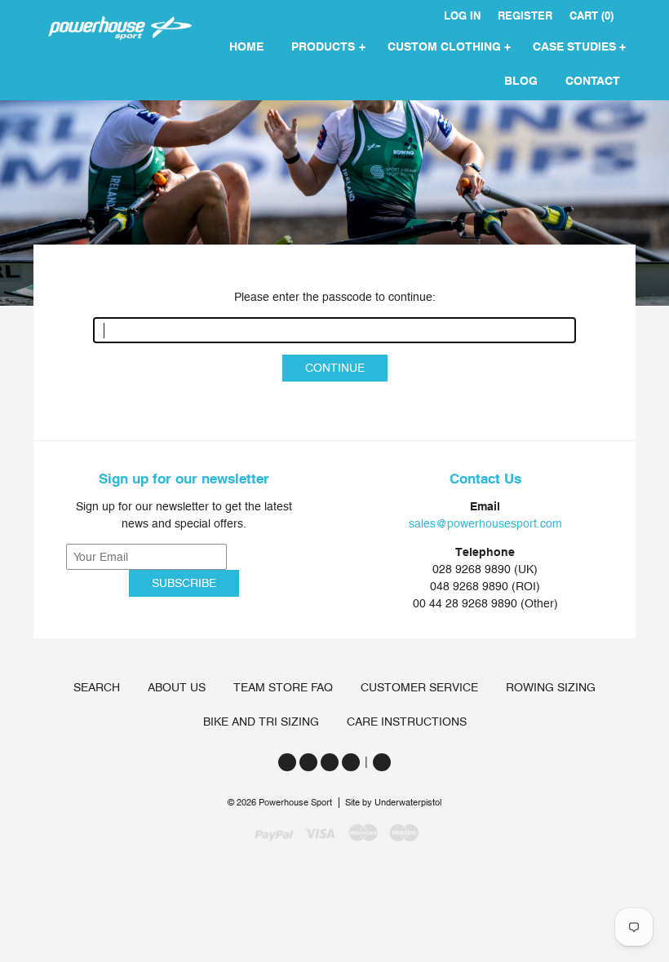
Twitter (287, 762)
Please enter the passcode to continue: (335, 296)
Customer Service (419, 687)
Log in (462, 16)
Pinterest (351, 762)
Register (525, 16)
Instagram (330, 762)
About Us (177, 687)
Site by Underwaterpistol (393, 802)
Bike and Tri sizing (261, 721)
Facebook (308, 762)
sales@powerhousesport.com (485, 523)
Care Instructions (407, 721)
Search (96, 687)
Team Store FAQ (283, 687)
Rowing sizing (551, 687)
